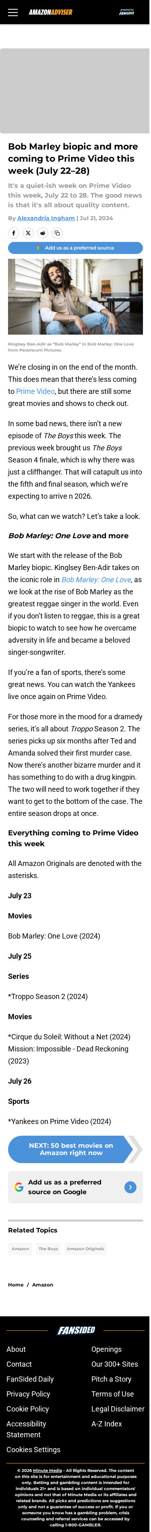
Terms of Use (112, 1394)
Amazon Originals (85, 1248)
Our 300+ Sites (114, 1364)
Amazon (20, 1248)
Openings (106, 1349)
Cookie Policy (27, 1409)
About (16, 1349)
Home (16, 1285)
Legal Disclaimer (118, 1409)
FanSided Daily (30, 1379)
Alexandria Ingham (46, 218)
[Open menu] (13, 12)
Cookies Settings (33, 1449)
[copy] (57, 233)
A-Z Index (106, 1424)
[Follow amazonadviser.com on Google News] (130, 1187)
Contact (19, 1364)
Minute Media (47, 1470)
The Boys (48, 1248)
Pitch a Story (111, 1379)
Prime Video (35, 391)
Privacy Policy (28, 1394)
